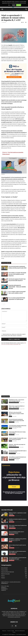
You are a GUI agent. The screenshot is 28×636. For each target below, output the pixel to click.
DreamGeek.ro (4, 588)
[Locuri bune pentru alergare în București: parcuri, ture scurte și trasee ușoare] (4, 427)
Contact (14, 632)
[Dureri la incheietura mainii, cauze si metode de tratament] (4, 533)
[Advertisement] (11, 367)
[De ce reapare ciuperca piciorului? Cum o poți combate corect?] (4, 293)
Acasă (2, 12)
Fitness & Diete (11, 434)
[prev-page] (2, 304)
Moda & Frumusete (12, 453)
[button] (2, 9)
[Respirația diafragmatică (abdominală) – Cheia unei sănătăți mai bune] (4, 287)
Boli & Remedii (7, 12)
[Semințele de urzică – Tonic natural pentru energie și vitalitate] (4, 401)
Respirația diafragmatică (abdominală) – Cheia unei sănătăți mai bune (17, 287)
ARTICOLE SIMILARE (6, 263)
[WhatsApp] (11, 25)
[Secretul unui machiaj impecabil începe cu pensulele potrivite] (4, 452)
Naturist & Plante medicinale (13, 402)
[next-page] (4, 304)
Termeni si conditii (10, 630)
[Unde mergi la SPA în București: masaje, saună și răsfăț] (4, 433)
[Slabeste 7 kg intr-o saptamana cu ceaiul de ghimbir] (4, 514)
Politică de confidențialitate (20, 630)
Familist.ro (3, 590)
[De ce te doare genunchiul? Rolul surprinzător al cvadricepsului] (4, 299)
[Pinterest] (8, 25)
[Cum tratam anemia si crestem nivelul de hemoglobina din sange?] (4, 559)
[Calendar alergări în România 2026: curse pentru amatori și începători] (4, 440)
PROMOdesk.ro (4, 583)
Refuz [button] (9, 5)
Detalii (14, 5)
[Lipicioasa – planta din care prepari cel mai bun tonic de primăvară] (4, 446)
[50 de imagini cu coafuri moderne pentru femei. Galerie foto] (4, 553)
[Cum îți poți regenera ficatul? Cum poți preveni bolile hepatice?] (4, 280)
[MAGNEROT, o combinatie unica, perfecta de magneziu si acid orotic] (4, 540)
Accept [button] (18, 5)
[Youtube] (15, 626)
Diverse (10, 416)
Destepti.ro (3, 587)
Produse (10, 541)
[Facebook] (2, 25)
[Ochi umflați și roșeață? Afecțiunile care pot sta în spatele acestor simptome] (4, 274)
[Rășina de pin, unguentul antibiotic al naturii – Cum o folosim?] (4, 407)
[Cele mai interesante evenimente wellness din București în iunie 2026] (4, 268)
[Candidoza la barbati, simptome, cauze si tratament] (4, 521)
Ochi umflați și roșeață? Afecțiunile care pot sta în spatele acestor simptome (17, 274)
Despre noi (4, 630)
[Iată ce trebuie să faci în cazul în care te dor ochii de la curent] (4, 546)
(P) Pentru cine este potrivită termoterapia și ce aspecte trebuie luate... (16, 413)
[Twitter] (5, 25)
